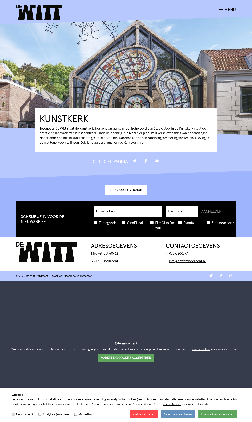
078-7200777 (178, 253)
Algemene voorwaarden (78, 276)
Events (188, 222)
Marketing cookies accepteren (126, 357)
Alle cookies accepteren (217, 414)
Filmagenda (108, 222)
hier (142, 142)
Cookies (57, 276)
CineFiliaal (135, 222)
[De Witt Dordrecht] (39, 7)
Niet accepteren (143, 414)
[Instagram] (231, 276)
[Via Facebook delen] (146, 161)
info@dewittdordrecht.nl (187, 260)
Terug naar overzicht (126, 189)
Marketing (85, 414)
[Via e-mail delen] (157, 161)
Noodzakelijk (25, 414)
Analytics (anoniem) (56, 414)
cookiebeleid (172, 404)
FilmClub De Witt (164, 225)
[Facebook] (221, 276)
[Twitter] (211, 276)
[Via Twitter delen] (135, 161)
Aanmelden (211, 211)
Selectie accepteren (178, 414)
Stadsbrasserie (223, 222)
